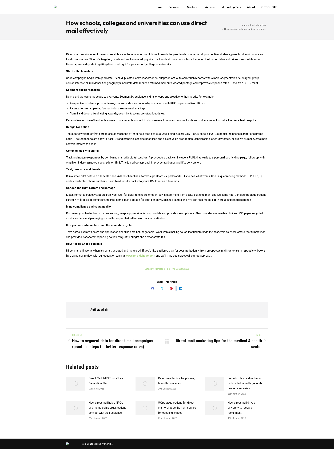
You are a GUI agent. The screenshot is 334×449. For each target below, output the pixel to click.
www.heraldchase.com (140, 255)
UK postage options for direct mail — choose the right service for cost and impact (177, 407)
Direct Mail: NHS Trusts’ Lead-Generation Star (107, 381)
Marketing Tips (162, 269)
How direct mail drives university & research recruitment (241, 407)
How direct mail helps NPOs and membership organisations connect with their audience (107, 407)
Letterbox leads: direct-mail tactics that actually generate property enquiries (245, 383)
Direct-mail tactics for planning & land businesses (176, 381)
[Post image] (75, 384)
